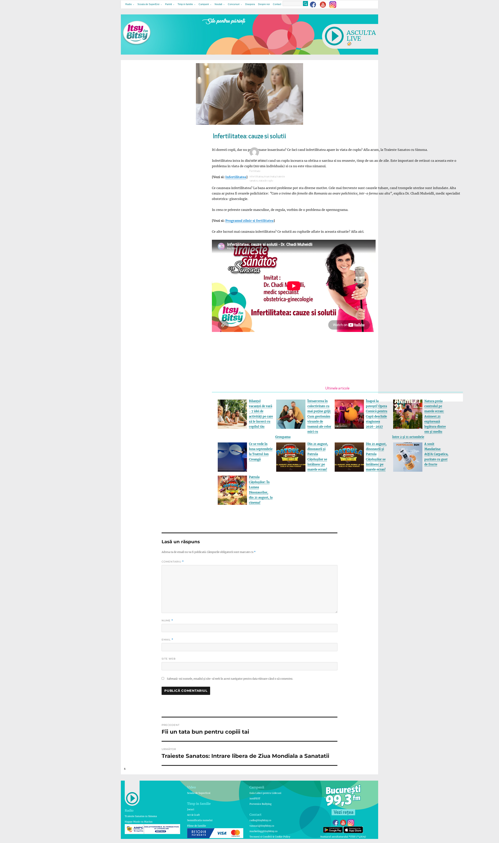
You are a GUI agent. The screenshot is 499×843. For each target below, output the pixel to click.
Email (167, 639)
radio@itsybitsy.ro (260, 820)
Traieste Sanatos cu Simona (141, 816)
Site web (169, 658)
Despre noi (264, 4)
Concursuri (234, 4)
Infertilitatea (235, 177)
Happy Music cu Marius (138, 821)
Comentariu (173, 561)
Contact (277, 4)
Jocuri (190, 809)
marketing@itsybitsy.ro (263, 831)
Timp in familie (185, 4)
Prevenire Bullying (261, 803)
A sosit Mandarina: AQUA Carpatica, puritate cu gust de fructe (436, 454)
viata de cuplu (266, 181)
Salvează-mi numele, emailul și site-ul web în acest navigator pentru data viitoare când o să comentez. (230, 678)
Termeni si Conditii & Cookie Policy (270, 836)
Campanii (204, 4)
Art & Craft (193, 814)
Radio (128, 4)
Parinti (168, 4)
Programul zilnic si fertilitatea (249, 221)
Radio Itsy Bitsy (258, 160)
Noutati (218, 4)
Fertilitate (255, 171)
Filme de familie (196, 825)
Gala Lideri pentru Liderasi (265, 793)
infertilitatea (256, 176)
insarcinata (270, 176)
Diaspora (250, 4)
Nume (167, 620)
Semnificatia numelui (199, 820)
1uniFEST (255, 798)
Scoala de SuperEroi (148, 4)
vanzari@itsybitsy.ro (262, 825)
